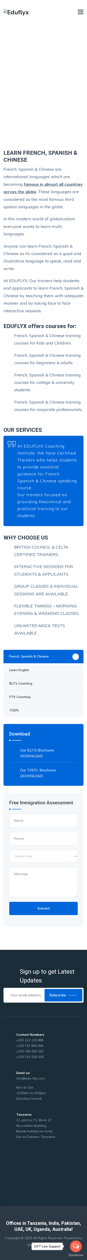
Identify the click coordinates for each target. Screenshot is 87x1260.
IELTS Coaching (20, 683)
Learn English (19, 670)
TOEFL (14, 710)
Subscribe (57, 995)
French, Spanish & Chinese (29, 656)
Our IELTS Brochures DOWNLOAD (37, 753)
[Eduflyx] (16, 12)
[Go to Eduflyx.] (4, 87)
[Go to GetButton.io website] (75, 1255)
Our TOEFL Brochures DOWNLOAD (38, 773)
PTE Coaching (19, 697)
